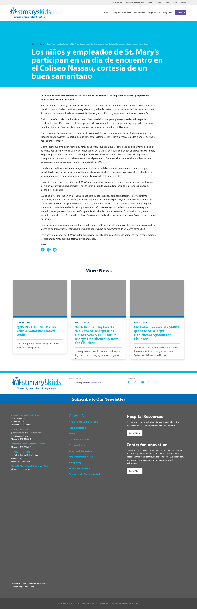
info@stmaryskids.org (91, 382)
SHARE (43, 244)
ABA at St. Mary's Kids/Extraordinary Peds (30, 466)
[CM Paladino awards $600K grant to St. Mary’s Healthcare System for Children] (157, 298)
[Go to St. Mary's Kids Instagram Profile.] (150, 383)
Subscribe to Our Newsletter (98, 399)
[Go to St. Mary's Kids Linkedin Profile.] (157, 383)
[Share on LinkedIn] (55, 250)
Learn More (134, 433)
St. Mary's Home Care (20, 451)
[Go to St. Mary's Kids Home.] (31, 12)
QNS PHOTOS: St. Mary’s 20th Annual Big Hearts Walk (36, 331)
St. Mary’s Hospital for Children (25, 415)
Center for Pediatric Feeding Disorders (28, 443)
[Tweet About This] (49, 250)
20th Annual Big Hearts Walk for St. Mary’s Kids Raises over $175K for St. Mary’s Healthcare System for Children (96, 335)
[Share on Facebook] (43, 250)
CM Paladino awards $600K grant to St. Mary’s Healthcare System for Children (157, 333)
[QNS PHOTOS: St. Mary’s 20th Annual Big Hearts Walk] (40, 298)
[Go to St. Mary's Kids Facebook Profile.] (137, 383)
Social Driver (133, 603)
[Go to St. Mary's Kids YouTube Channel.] (143, 383)
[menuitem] (118, 2)
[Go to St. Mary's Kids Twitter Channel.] (130, 383)
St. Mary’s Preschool (20, 429)
